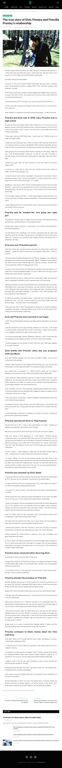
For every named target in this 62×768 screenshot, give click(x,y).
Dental (51, 7)
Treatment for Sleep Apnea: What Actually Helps (22, 717)
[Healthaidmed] (31, 2)
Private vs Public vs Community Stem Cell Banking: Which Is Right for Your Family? (36, 740)
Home (6, 7)
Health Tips (43, 7)
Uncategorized (7, 15)
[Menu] (5, 2)
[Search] (57, 2)
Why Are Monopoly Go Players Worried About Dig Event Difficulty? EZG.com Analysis (34, 727)
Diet (21, 7)
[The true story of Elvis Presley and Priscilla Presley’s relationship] (31, 48)
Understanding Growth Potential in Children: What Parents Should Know (33, 734)
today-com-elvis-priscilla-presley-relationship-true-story (19, 690)
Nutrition (14, 7)
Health (34, 7)
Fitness (27, 7)
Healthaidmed (41, 762)
